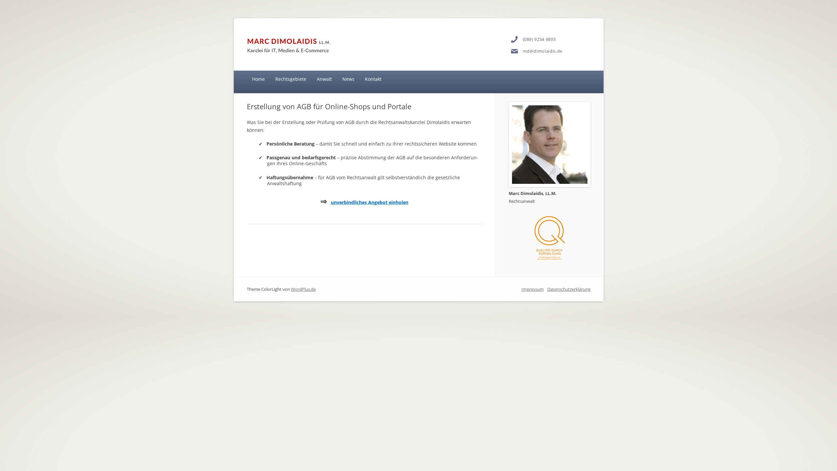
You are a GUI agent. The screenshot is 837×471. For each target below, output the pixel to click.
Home (258, 79)
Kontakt (373, 79)
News (348, 79)
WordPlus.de (303, 289)
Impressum (532, 289)
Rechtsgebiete (290, 79)
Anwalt (324, 79)
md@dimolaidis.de (542, 51)
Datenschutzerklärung (568, 289)
